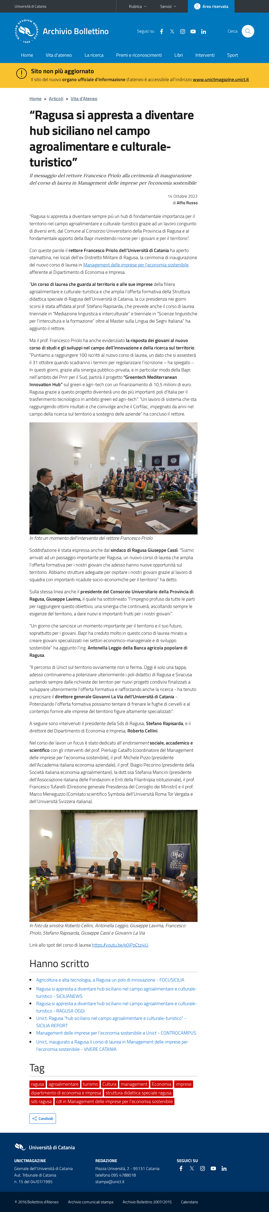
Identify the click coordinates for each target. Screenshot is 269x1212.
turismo (90, 1084)
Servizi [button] (166, 6)
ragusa (37, 1084)
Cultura (109, 1084)
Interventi (205, 55)
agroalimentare (64, 1084)
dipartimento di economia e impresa (66, 1092)
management (134, 1084)
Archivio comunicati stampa (90, 1202)
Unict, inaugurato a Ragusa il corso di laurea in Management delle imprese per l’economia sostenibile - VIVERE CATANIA (112, 1045)
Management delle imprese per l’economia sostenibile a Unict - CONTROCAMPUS (116, 1032)
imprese (184, 1084)
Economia (161, 1084)
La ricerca (94, 55)
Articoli (56, 98)
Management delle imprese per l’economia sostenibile (136, 264)
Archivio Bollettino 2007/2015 (147, 1202)
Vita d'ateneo (59, 55)
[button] (42, 1118)
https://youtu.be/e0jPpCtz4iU (120, 944)
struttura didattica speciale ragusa (139, 1092)
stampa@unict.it (110, 1181)
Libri (178, 55)
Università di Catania (30, 6)
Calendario (189, 1202)
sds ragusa (41, 1101)
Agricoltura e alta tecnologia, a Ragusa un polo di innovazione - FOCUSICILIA (110, 979)
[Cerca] (248, 31)
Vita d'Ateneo (84, 98)
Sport (232, 55)
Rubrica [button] (135, 6)
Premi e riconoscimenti (139, 55)
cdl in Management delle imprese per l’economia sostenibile (114, 1101)
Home (27, 55)
